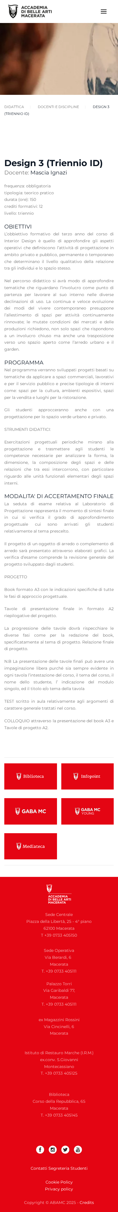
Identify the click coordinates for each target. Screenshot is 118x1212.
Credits (87, 1202)
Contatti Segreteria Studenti (59, 1168)
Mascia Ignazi (48, 172)
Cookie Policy (59, 1182)
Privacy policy (59, 1189)
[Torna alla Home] (33, 11)
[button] (104, 11)
